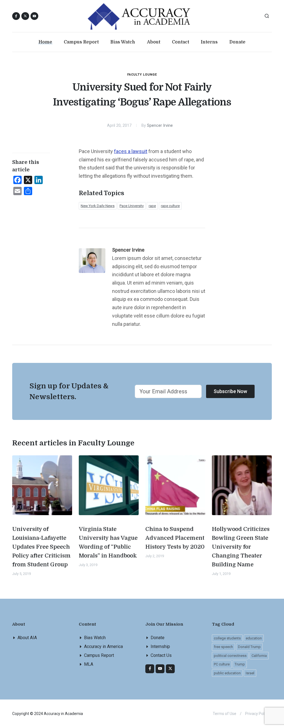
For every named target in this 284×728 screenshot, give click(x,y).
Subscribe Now (230, 391)
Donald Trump (249, 647)
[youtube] (34, 16)
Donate (157, 637)
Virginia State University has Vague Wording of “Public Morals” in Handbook (108, 542)
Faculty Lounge (142, 74)
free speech (223, 647)
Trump (240, 664)
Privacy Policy (257, 713)
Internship (160, 646)
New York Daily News (98, 206)
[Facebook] (149, 668)
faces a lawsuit (130, 151)
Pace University (132, 206)
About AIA (27, 637)
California (259, 656)
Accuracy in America (103, 646)
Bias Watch (95, 637)
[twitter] (170, 668)
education (254, 638)
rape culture (170, 206)
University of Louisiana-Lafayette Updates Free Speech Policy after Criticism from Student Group (41, 547)
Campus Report (99, 655)
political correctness (230, 656)
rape (152, 206)
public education (227, 673)
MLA (88, 664)
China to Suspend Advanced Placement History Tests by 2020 (175, 538)
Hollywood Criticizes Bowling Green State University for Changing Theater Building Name (241, 547)
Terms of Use (224, 713)
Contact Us (161, 655)
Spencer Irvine (160, 125)
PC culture (222, 664)
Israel (250, 673)
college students (227, 638)
